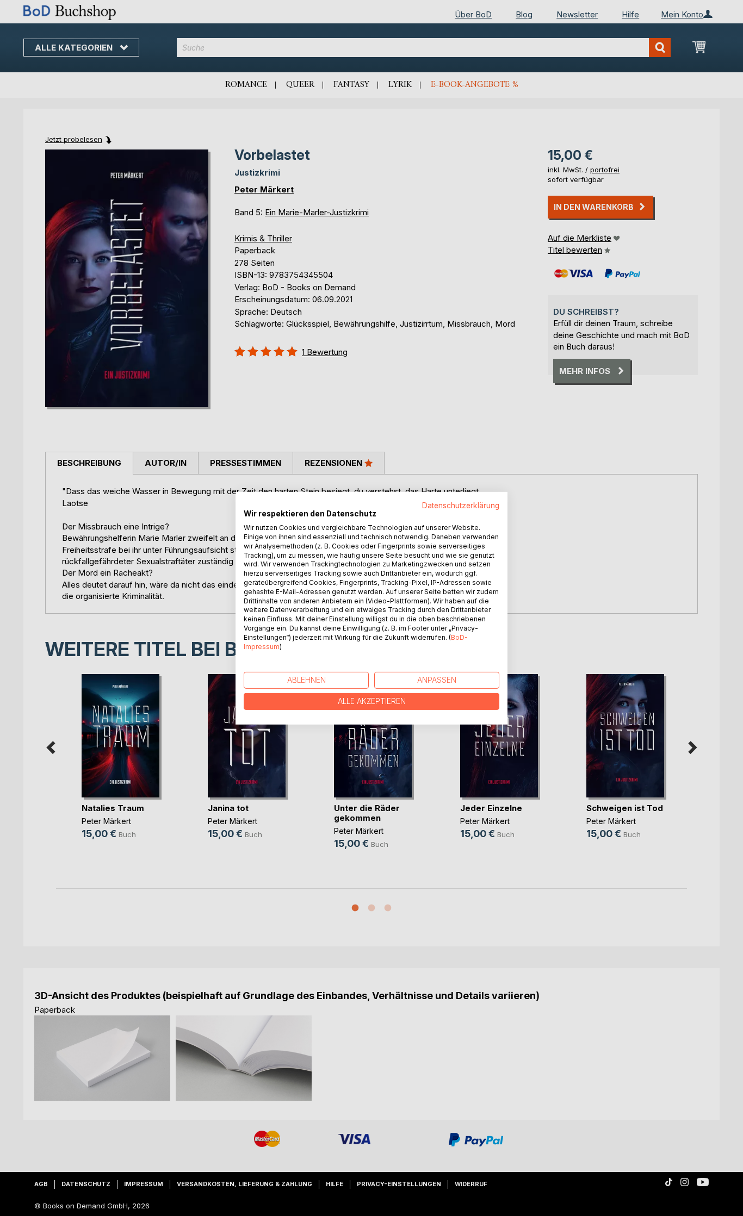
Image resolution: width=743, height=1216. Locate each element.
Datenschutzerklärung (460, 505)
